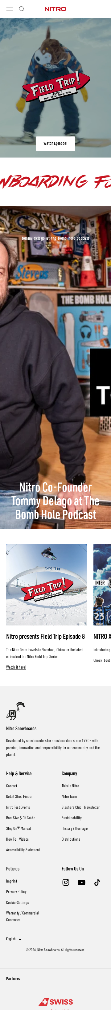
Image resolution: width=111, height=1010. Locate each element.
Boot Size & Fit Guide (20, 818)
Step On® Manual (18, 829)
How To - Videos (17, 840)
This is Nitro (70, 786)
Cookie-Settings (17, 903)
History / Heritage (75, 829)
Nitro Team (69, 797)
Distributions (71, 840)
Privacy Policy (16, 892)
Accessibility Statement (23, 850)
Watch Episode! (55, 144)
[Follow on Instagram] (66, 882)
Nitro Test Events (18, 808)
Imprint (11, 881)
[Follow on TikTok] (97, 882)
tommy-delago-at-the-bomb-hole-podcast (55, 239)
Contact (11, 786)
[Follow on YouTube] (81, 882)
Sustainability (72, 818)
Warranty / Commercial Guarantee (22, 917)
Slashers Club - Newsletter (81, 808)
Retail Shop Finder (19, 797)
